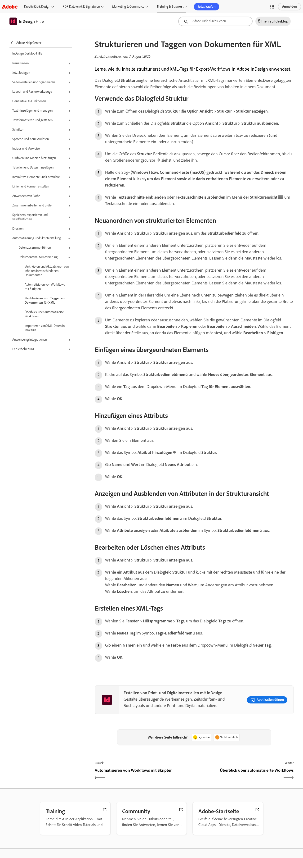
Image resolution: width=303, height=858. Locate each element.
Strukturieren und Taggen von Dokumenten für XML (46, 300)
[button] (272, 6)
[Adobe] (9, 6)
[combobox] (215, 21)
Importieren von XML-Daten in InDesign (45, 328)
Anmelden (289, 7)
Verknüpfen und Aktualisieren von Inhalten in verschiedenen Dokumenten (47, 271)
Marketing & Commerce (128, 7)
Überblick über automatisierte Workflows (44, 314)
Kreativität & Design (37, 7)
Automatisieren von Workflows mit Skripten (45, 287)
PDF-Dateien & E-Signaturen (81, 7)
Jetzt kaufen (206, 7)
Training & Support (170, 7)
